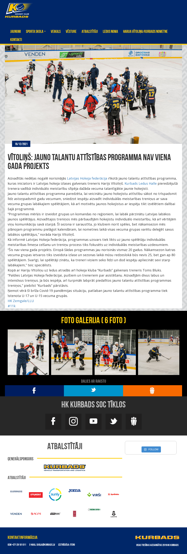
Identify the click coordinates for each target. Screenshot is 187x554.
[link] (87, 178)
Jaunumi (15, 32)
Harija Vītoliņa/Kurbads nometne (145, 32)
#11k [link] (12, 306)
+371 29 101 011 (19, 544)
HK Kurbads (19, 10)
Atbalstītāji (90, 32)
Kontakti (16, 40)
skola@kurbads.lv (46, 544)
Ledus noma (110, 32)
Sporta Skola (35, 32)
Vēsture (71, 32)
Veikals (56, 32)
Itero (72, 544)
